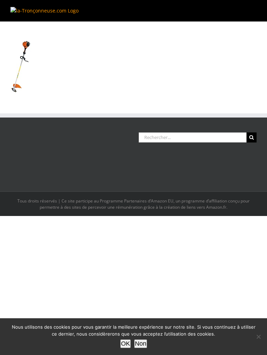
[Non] (258, 336)
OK (125, 343)
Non (140, 343)
